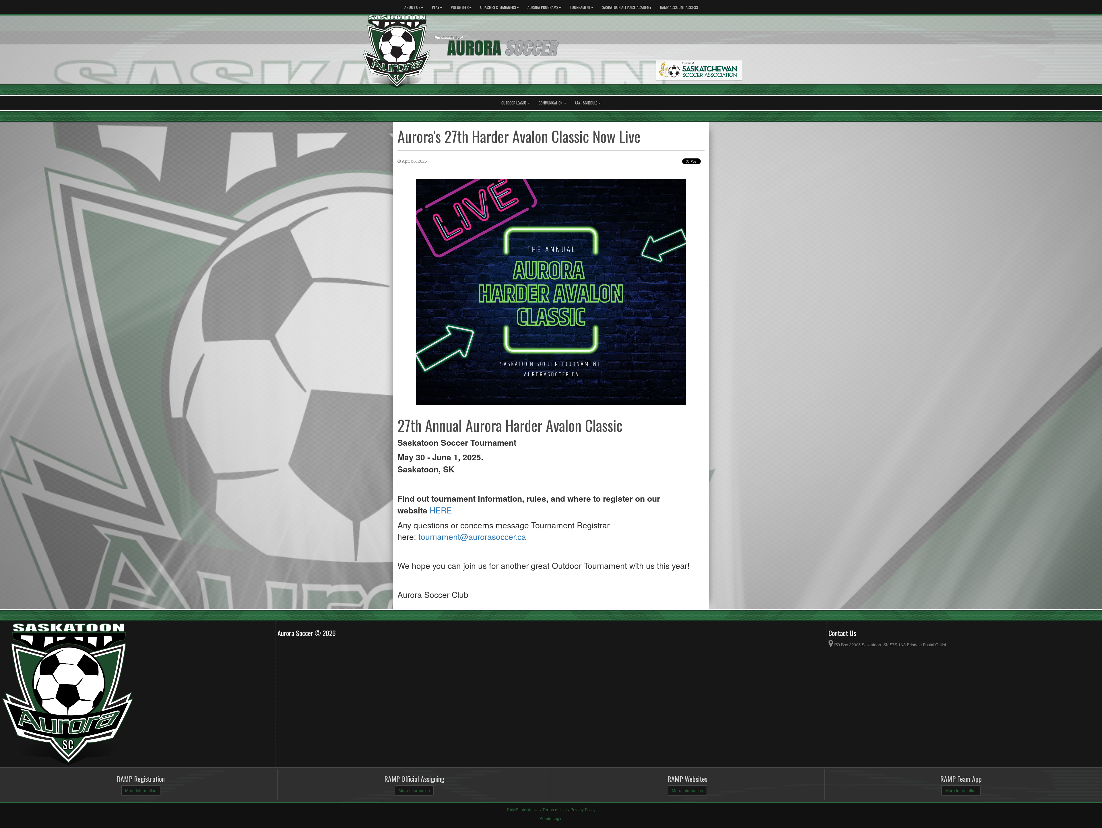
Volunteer (460, 7)
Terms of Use (554, 810)
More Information (140, 790)
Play (435, 7)
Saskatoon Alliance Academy (626, 7)
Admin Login (551, 818)
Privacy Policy (583, 810)
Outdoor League (514, 103)
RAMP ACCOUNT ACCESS (679, 7)
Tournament (580, 7)
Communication (551, 103)
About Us (412, 7)
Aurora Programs (542, 7)
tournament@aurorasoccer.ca (473, 536)
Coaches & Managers (498, 7)
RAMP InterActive (523, 810)
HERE (441, 510)
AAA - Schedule (586, 103)
